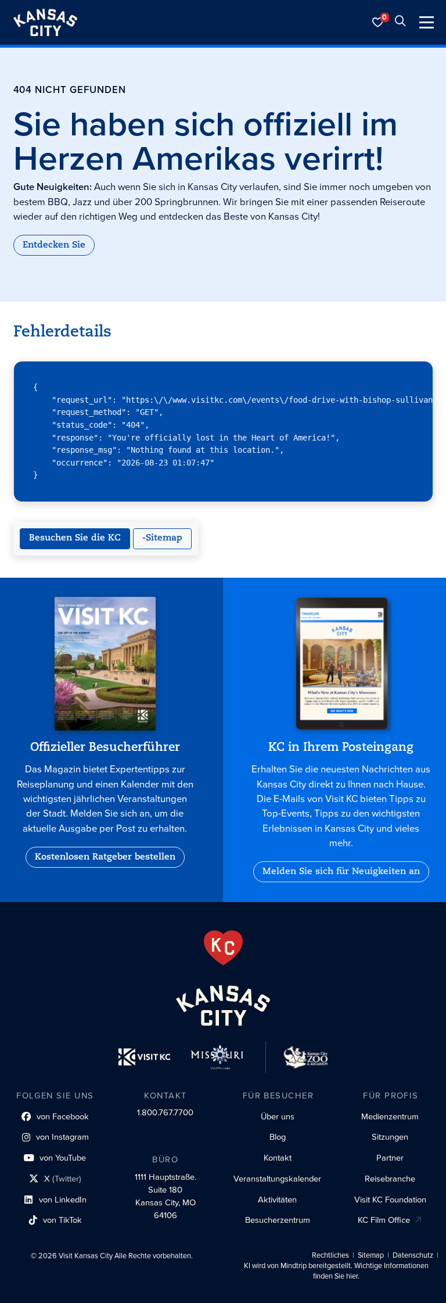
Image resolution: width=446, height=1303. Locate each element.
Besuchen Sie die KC (75, 538)
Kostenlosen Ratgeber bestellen (105, 857)
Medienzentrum (390, 1116)
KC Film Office (384, 1219)
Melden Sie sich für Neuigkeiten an (341, 871)
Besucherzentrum (277, 1219)
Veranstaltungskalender (277, 1178)
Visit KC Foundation (390, 1199)
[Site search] (400, 22)
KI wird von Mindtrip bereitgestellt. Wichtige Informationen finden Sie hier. (336, 1271)
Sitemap (371, 1255)
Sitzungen (390, 1136)
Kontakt (278, 1157)
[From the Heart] (223, 947)
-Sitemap (162, 538)
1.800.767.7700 (165, 1112)
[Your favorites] (378, 22)
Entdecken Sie (54, 245)
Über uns (277, 1116)
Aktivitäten (277, 1199)
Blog (277, 1136)
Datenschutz (413, 1255)
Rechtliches (330, 1255)
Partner (390, 1157)
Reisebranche (390, 1178)
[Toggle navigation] (426, 22)
